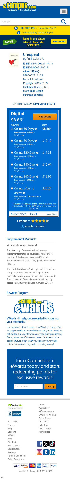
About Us (43, 404)
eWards (11, 435)
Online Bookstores (16, 459)
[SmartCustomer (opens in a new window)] (33, 226)
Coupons (12, 432)
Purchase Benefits (33, 94)
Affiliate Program (46, 411)
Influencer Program (47, 415)
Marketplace (44, 432)
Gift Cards (43, 421)
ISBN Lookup (45, 428)
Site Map (12, 452)
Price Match (13, 442)
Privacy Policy (14, 445)
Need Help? (23, 471)
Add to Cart (45, 116)
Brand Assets (44, 418)
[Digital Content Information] (35, 129)
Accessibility (44, 408)
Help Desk (43, 425)
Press (10, 438)
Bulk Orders (13, 421)
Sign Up (50, 386)
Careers (11, 425)
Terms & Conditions (17, 455)
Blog (10, 428)
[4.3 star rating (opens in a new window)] (40, 221)
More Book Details (33, 90)
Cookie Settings (14, 449)
